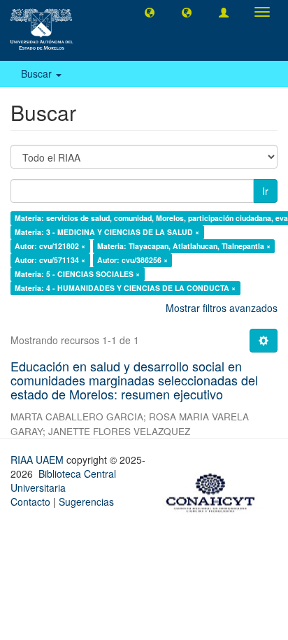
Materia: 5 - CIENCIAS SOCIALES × (77, 274)
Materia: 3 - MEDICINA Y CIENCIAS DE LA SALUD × (107, 232)
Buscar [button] (38, 73)
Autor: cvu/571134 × (50, 260)
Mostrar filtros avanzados (222, 308)
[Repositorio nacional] (215, 490)
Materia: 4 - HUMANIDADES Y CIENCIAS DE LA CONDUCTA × (125, 288)
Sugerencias (86, 502)
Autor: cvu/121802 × (50, 246)
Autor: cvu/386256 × (132, 260)
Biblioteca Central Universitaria (63, 481)
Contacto (30, 502)
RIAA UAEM (38, 460)
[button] (149, 12)
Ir (265, 191)
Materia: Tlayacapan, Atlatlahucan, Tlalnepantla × (184, 246)
